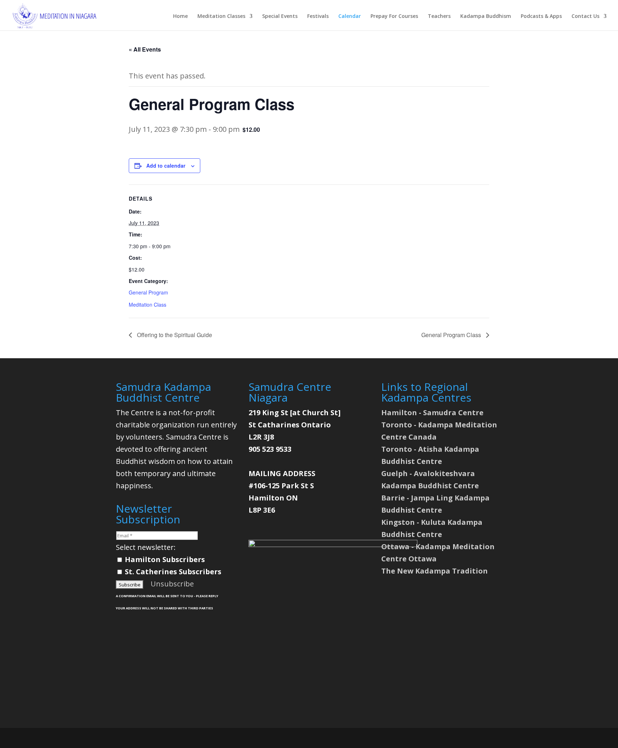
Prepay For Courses (394, 16)
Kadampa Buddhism (485, 16)
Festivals (318, 16)
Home (180, 16)
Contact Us (585, 16)
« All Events (145, 49)
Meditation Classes (221, 16)
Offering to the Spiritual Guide (174, 335)
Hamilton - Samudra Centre (432, 412)
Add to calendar (165, 165)
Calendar (349, 16)
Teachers (439, 16)
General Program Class (451, 335)
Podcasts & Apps (541, 16)
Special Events (280, 16)
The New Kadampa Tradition (434, 571)
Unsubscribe (172, 584)
